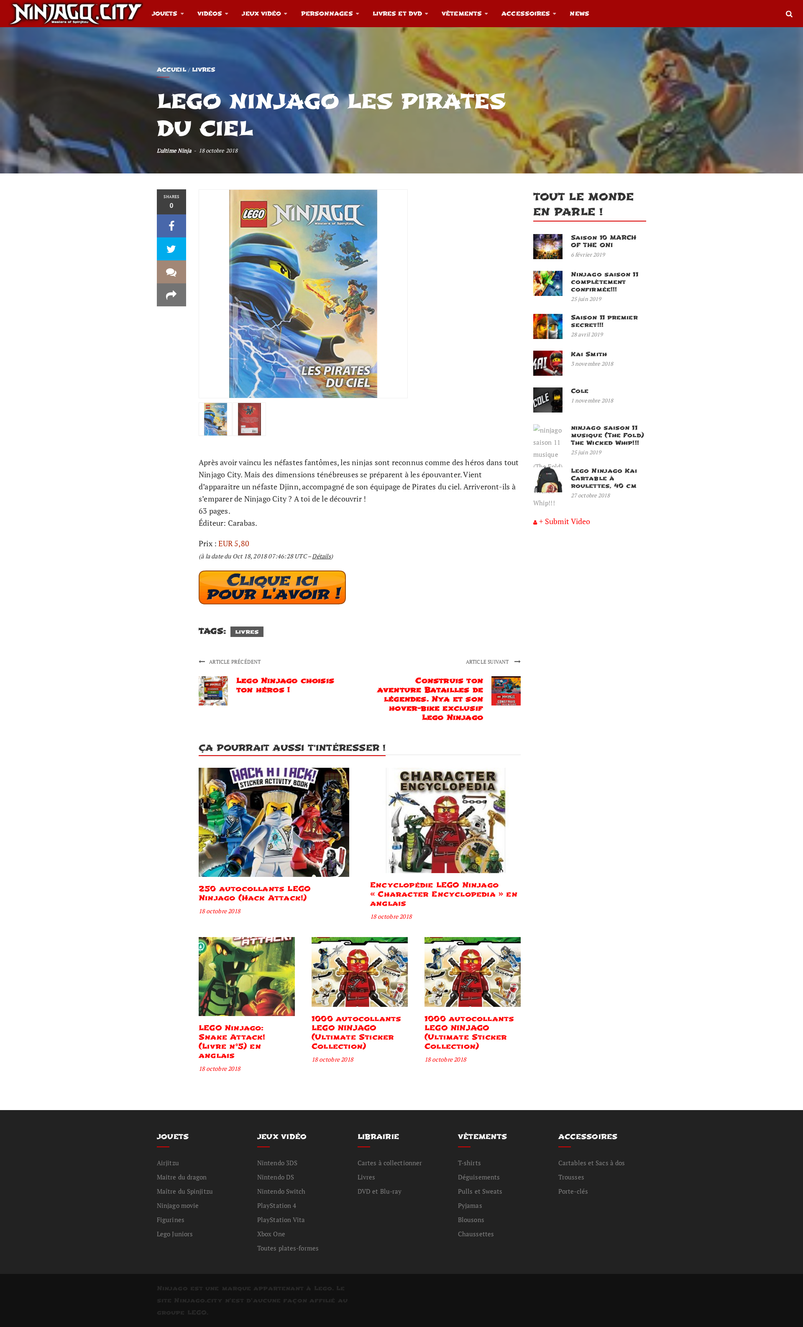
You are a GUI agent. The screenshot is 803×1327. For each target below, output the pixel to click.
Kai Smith (589, 354)
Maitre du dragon (182, 1177)
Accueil (171, 69)
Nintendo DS (275, 1177)
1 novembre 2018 (592, 400)
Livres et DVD (397, 13)
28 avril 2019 (587, 334)
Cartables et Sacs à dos (591, 1163)
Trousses (571, 1177)
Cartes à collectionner (390, 1163)
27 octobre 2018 (590, 495)
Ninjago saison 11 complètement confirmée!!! (604, 281)
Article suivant (488, 662)
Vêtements (462, 13)
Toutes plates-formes (288, 1248)
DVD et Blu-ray (380, 1191)
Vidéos (209, 13)
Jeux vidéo (261, 13)
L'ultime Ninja (174, 150)
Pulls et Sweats (480, 1191)
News (579, 13)
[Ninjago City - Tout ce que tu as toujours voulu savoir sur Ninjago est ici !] (75, 13)
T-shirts (469, 1163)
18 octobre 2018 (219, 911)
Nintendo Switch (281, 1191)
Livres (204, 69)
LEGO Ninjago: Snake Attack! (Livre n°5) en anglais (232, 1041)
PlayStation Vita (281, 1219)
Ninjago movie (178, 1205)
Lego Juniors (175, 1234)
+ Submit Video (564, 521)
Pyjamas (470, 1205)
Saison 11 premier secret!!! (604, 321)
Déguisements (479, 1177)
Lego (323, 1288)
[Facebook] (171, 225)
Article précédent (235, 662)
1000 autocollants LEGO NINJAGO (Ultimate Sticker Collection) (356, 1032)
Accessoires (525, 13)
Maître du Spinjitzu (185, 1191)
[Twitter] (171, 248)
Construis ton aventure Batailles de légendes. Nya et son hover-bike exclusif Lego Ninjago (430, 699)
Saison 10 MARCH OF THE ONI (604, 241)
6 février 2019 (588, 254)
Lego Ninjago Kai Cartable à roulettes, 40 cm (604, 478)
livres (247, 632)
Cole (579, 391)
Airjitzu (168, 1163)
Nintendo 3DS (277, 1163)
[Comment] (171, 271)
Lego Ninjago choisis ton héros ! (285, 685)
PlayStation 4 (276, 1205)
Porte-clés (573, 1191)
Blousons (471, 1219)
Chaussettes (476, 1234)
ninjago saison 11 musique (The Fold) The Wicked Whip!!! (607, 435)
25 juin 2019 (586, 299)
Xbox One (271, 1234)
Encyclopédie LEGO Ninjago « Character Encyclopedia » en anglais (443, 894)
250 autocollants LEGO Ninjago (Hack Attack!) (254, 893)
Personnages (327, 13)
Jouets (165, 13)
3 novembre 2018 (592, 363)
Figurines (170, 1219)
